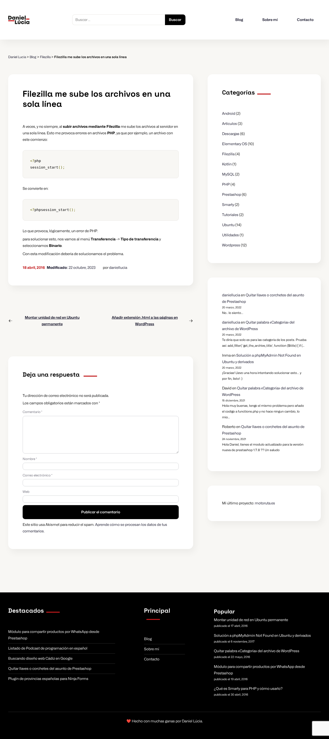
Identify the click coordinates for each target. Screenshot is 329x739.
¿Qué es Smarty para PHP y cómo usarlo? (248, 688)
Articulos (229, 124)
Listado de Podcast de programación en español (47, 648)
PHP (226, 184)
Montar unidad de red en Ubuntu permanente (251, 620)
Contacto (305, 20)
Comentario (32, 412)
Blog (239, 20)
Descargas (230, 134)
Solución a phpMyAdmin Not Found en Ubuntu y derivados (262, 635)
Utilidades (230, 235)
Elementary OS (234, 144)
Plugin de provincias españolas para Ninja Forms (48, 679)
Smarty (228, 205)
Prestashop (231, 194)
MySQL (228, 174)
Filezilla (228, 154)
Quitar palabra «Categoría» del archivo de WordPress (256, 651)
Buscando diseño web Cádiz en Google (40, 658)
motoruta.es (265, 503)
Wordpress (231, 245)
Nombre (30, 459)
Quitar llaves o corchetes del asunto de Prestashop (49, 668)
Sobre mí (270, 20)
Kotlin (227, 164)
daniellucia (118, 267)
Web (26, 492)
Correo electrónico (37, 475)
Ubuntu (228, 225)
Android (228, 113)
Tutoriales (230, 215)
